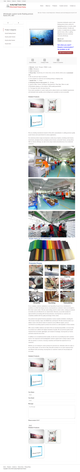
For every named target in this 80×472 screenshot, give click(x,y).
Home (5, 1)
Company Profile (44, 62)
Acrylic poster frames (10, 36)
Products (19, 1)
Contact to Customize (66, 52)
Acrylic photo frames (10, 40)
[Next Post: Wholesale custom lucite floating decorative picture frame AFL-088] (19, 22)
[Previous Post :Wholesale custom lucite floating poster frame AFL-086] (8, 22)
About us (9, 1)
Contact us (14, 1)
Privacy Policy (28, 467)
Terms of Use (20, 467)
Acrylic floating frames (66, 40)
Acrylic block (8, 43)
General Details (32, 62)
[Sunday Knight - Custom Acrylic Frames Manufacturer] (15, 5)
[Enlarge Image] (42, 22)
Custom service (63, 5)
